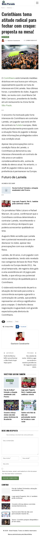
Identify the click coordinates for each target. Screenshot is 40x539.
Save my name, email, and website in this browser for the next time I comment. (19, 472)
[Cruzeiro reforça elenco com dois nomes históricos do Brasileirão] (11, 405)
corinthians (9, 321)
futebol (19, 125)
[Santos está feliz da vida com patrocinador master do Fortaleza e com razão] (28, 405)
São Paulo (7, 105)
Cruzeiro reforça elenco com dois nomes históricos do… (23, 505)
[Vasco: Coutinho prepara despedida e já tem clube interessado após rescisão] (6, 522)
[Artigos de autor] (20, 336)
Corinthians (9, 78)
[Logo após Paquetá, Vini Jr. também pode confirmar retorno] (6, 203)
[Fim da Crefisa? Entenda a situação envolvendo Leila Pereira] (6, 190)
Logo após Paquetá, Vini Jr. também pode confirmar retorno (25, 202)
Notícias (5, 37)
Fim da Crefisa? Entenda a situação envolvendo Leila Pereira (25, 189)
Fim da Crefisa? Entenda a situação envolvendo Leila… (24, 489)
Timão (16, 321)
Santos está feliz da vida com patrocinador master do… (22, 513)
